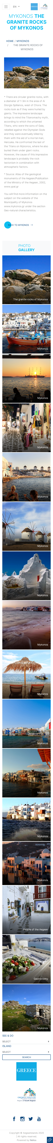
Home (10, 41)
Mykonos (23, 41)
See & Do (7, 1035)
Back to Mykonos (18, 225)
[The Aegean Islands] (39, 6)
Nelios (33, 1140)
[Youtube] (39, 1118)
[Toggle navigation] (6, 6)
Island (6, 1046)
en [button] (15, 6)
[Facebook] (14, 1118)
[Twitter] (31, 1118)
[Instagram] (22, 1118)
